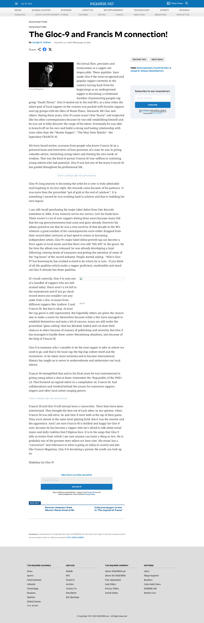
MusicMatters (38, 21)
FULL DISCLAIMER (75, 537)
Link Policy (110, 584)
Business (31, 592)
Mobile (69, 571)
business (66, 10)
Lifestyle (31, 584)
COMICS (120, 14)
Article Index (111, 592)
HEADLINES (20, 14)
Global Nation (34, 601)
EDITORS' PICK (139, 59)
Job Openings (72, 597)
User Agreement (113, 579)
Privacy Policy (89, 494)
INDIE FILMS (139, 14)
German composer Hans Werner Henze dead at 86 (59, 509)
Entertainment (144, 67)
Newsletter (71, 592)
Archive (70, 584)
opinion (184, 10)
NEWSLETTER (183, 14)
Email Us (70, 579)
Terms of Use (92, 492)
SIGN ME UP (76, 487)
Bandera (148, 579)
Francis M (158, 67)
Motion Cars (150, 592)
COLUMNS (83, 14)
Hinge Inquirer (151, 575)
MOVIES (102, 14)
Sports (30, 575)
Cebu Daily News (152, 584)
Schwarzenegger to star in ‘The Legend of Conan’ (108, 509)
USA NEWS (32, 605)
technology (142, 10)
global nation (41, 10)
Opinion (31, 597)
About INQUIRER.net (115, 571)
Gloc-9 (167, 67)
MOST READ (157, 59)
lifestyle (87, 10)
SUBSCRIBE (153, 105)
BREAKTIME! (160, 14)
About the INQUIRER (115, 575)
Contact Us (71, 588)
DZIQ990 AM (150, 588)
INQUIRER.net (60, 42)
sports (164, 10)
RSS (68, 575)
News (18, 10)
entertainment (113, 10)
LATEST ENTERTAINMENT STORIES (51, 14)
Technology (32, 588)
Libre (146, 571)
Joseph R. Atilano (42, 42)
